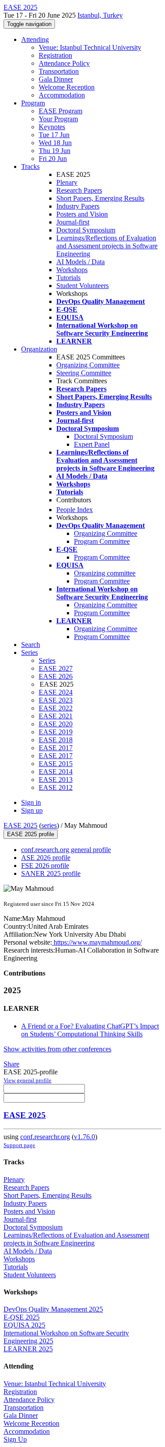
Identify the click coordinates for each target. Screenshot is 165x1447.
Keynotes (52, 127)
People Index (74, 509)
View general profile (27, 1080)
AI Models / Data (80, 261)
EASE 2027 (56, 668)
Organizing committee (105, 573)
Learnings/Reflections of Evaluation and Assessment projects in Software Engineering (107, 246)
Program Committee (102, 541)
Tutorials (68, 277)
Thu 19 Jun (54, 150)
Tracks (30, 166)
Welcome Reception (67, 87)
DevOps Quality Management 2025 (53, 1309)
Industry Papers (77, 206)
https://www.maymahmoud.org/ (97, 942)
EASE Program (60, 111)
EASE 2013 (56, 779)
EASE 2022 (56, 708)
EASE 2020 (56, 724)
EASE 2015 (56, 763)
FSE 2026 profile (45, 865)
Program (33, 103)
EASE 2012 (56, 787)
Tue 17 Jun (54, 134)
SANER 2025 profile (51, 873)
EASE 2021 (56, 716)
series (49, 825)
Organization (39, 349)
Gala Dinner (56, 79)
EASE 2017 (56, 748)
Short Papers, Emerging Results (100, 198)
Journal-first (72, 222)
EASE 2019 (56, 732)
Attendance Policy (64, 63)
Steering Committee (83, 373)
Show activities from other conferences (57, 1049)
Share (11, 1064)
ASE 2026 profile (45, 857)
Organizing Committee (88, 365)
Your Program (58, 119)
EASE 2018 (56, 740)
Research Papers (79, 190)
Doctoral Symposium (85, 230)
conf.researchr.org (45, 1136)
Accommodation (62, 95)
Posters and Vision (82, 214)
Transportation (59, 71)
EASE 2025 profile (30, 834)
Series (47, 660)
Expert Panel (92, 444)
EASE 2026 (56, 676)
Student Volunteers (82, 285)
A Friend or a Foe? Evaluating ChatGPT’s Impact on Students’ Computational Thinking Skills (90, 1030)
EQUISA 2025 (24, 1325)
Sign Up (15, 1439)
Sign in (31, 802)
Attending (35, 39)
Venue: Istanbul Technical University (90, 47)
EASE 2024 (56, 692)
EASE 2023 (56, 700)
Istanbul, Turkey (100, 15)
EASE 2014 (56, 771)
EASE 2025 (20, 825)
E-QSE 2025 (22, 1317)
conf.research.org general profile (66, 849)
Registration (55, 55)
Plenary (66, 182)
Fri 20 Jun (53, 158)
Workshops (72, 269)
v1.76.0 (84, 1136)
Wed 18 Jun (55, 142)
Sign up (32, 810)
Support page (19, 1145)
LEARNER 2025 (28, 1349)
